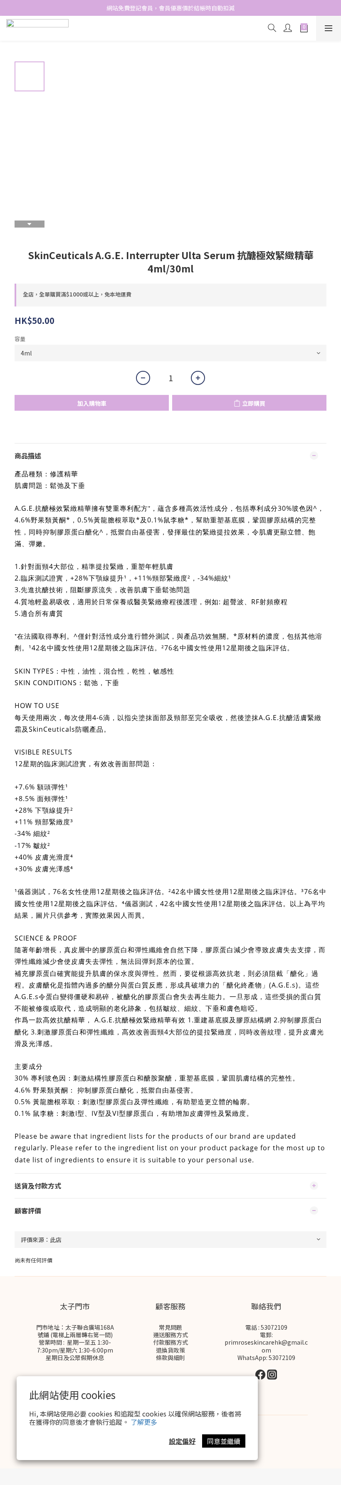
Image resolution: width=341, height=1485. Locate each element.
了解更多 (144, 1422)
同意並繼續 (223, 1441)
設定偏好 (182, 1441)
